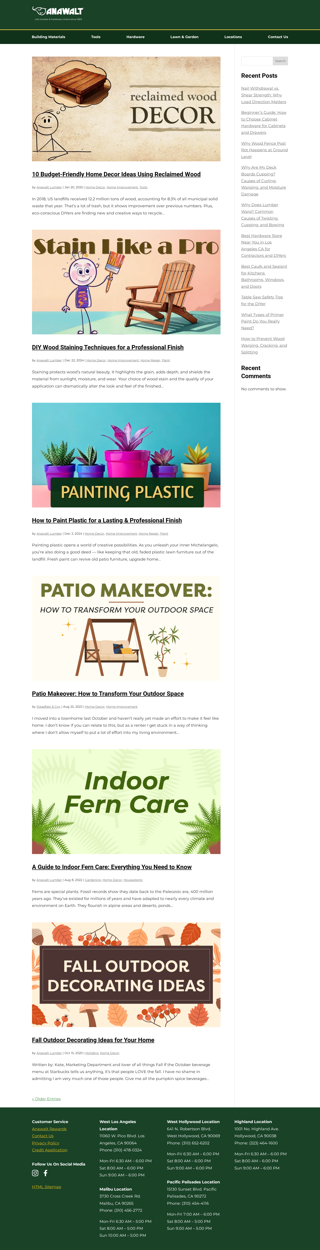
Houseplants (133, 880)
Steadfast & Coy (49, 707)
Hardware (135, 37)
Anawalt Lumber (49, 187)
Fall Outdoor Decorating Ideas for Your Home (93, 1040)
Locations (233, 37)
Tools (96, 37)
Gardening (93, 880)
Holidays (91, 1053)
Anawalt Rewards (49, 1129)
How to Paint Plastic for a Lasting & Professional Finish (107, 520)
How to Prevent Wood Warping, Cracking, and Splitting (264, 345)
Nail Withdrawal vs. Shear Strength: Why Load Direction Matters (263, 95)
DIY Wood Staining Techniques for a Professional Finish (108, 347)
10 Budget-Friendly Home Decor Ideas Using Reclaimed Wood (116, 174)
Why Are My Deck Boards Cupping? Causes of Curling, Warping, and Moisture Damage (263, 180)
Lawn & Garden (184, 37)
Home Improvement (122, 187)
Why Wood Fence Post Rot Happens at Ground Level (264, 150)
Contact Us (278, 37)
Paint (166, 360)
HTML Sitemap (46, 1186)
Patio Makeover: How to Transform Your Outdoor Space (108, 693)
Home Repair (150, 360)
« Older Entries (46, 1099)
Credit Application (49, 1150)
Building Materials (48, 37)
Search (280, 61)
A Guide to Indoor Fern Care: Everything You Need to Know (112, 867)
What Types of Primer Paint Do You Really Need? (262, 321)
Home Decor (95, 187)
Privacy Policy (45, 1143)
